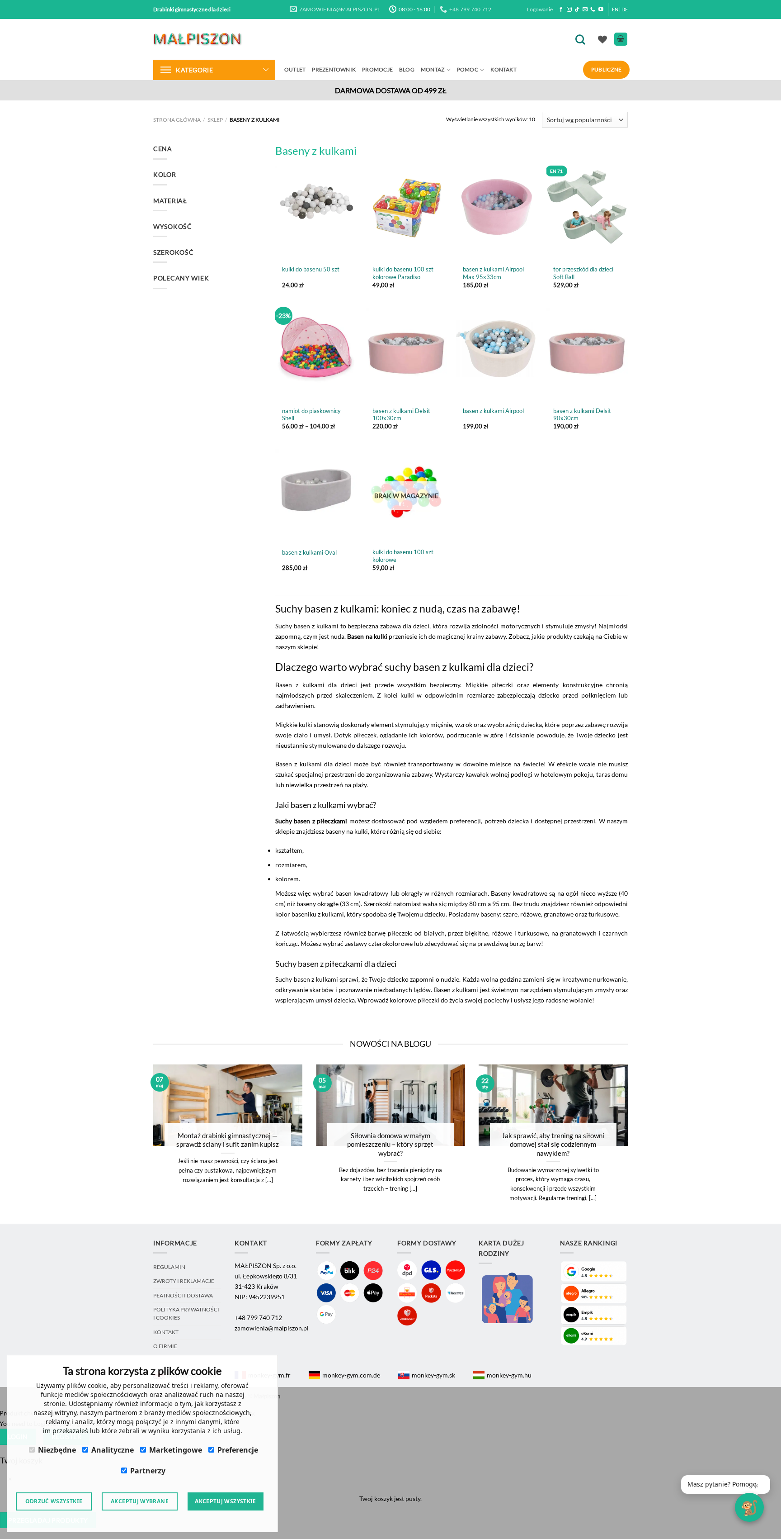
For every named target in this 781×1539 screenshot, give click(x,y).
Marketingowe (175, 1450)
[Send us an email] (585, 9)
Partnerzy (147, 1471)
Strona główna (177, 120)
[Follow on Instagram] (569, 9)
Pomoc (467, 69)
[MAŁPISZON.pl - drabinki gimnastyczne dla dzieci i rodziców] (198, 39)
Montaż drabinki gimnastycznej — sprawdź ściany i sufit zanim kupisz (227, 1139)
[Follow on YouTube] (600, 9)
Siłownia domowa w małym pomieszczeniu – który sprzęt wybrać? (390, 1144)
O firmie (165, 1346)
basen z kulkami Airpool (493, 410)
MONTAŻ (432, 69)
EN (615, 9)
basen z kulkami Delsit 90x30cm (582, 414)
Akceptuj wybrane (140, 1501)
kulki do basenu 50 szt (310, 269)
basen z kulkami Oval (309, 552)
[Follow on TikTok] (576, 9)
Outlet (295, 69)
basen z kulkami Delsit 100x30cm (401, 414)
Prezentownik (334, 69)
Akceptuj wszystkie (225, 1501)
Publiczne (606, 69)
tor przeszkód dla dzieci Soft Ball (583, 273)
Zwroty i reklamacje (183, 1281)
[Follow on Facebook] (561, 9)
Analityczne (112, 1450)
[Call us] (592, 9)
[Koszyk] (620, 39)
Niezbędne (57, 1450)
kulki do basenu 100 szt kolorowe (402, 555)
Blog (406, 69)
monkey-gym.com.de (351, 1375)
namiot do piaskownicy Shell (311, 414)
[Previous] (141, 1143)
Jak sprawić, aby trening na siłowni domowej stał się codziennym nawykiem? (553, 1144)
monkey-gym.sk (433, 1375)
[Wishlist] (602, 39)
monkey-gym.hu (509, 1375)
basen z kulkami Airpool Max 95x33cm (493, 273)
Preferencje (237, 1450)
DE (624, 9)
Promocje (377, 69)
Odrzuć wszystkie (54, 1501)
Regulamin (169, 1267)
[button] (725, 1484)
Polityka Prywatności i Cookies (186, 1313)
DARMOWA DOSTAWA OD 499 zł (391, 90)
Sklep (215, 120)
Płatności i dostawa (183, 1295)
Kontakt (503, 69)
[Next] (639, 1143)
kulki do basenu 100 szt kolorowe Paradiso (402, 273)
